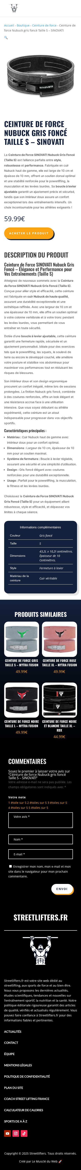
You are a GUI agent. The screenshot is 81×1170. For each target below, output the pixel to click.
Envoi (62, 889)
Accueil (9, 25)
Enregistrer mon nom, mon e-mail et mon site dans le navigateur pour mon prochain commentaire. (39, 871)
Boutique (23, 25)
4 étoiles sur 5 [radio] (18, 808)
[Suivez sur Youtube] (7, 1133)
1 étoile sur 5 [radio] (17, 803)
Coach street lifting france (26, 1099)
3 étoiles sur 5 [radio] (57, 803)
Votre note (17, 797)
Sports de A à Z (15, 1121)
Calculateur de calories (23, 1110)
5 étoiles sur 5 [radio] (38, 808)
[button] (6, 37)
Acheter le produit (29, 233)
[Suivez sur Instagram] (15, 1133)
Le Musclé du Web (45, 1161)
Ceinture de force (44, 25)
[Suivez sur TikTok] (24, 1133)
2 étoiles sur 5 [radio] (37, 803)
